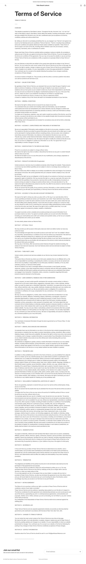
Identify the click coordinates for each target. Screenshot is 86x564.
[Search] (5, 5)
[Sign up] (80, 551)
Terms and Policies (43, 559)
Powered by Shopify (22, 559)
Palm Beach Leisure (12, 559)
